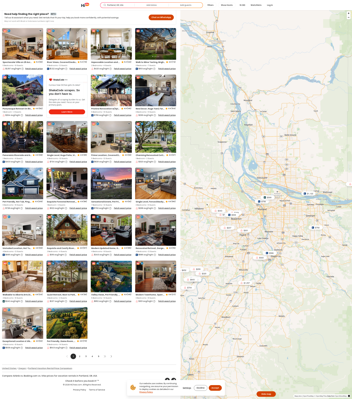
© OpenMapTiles (320, 396)
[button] (242, 5)
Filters (210, 5)
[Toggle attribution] (349, 396)
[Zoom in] (349, 13)
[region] (266, 204)
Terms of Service (97, 389)
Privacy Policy (79, 389)
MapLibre (298, 396)
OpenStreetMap (341, 396)
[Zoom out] (349, 17)
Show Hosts (227, 5)
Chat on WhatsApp (161, 17)
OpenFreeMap (308, 396)
